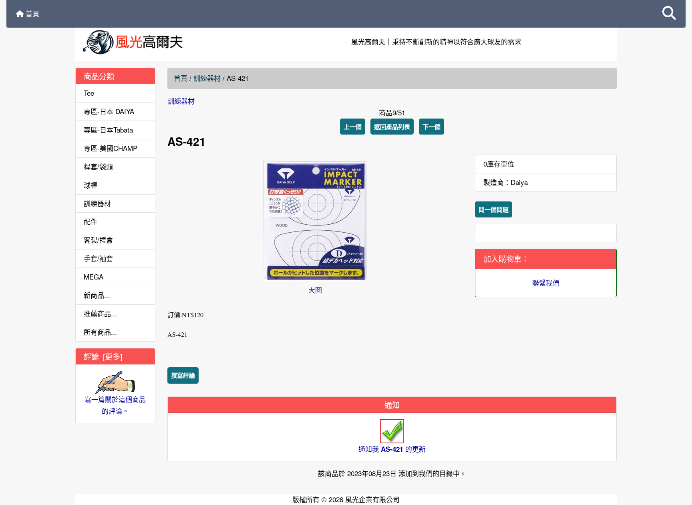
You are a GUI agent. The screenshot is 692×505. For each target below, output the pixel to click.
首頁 (31, 13)
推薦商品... (100, 313)
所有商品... (100, 332)
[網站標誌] (166, 42)
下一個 (431, 126)
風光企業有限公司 (372, 499)
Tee (89, 93)
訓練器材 (207, 78)
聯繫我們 (545, 283)
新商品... (97, 295)
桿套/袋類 (98, 166)
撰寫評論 (183, 375)
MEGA (93, 277)
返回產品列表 (392, 126)
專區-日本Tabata (108, 130)
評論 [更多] (103, 356)
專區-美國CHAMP (110, 148)
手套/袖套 (98, 258)
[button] (669, 13)
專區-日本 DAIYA (109, 111)
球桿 (90, 185)
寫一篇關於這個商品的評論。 (115, 405)
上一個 (353, 126)
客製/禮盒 (98, 240)
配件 (90, 221)
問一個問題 (494, 209)
